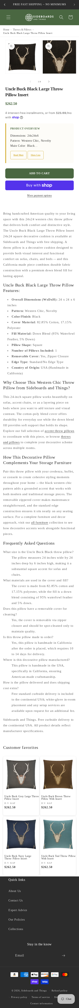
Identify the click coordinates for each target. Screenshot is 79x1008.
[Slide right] (49, 81)
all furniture (39, 522)
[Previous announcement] (4, 4)
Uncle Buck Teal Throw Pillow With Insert (58, 857)
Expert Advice (17, 910)
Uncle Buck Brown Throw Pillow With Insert (56, 797)
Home (6, 29)
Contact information (41, 1003)
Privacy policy (19, 997)
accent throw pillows (59, 431)
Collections (15, 929)
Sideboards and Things (34, 990)
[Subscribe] (63, 955)
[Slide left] (30, 81)
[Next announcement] (74, 4)
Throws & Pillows (22, 29)
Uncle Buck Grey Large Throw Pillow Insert (21, 797)
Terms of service (41, 997)
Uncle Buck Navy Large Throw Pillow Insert (17, 857)
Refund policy (59, 990)
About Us (14, 891)
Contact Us (15, 900)
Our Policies (16, 919)
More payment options (39, 195)
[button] (8, 17)
